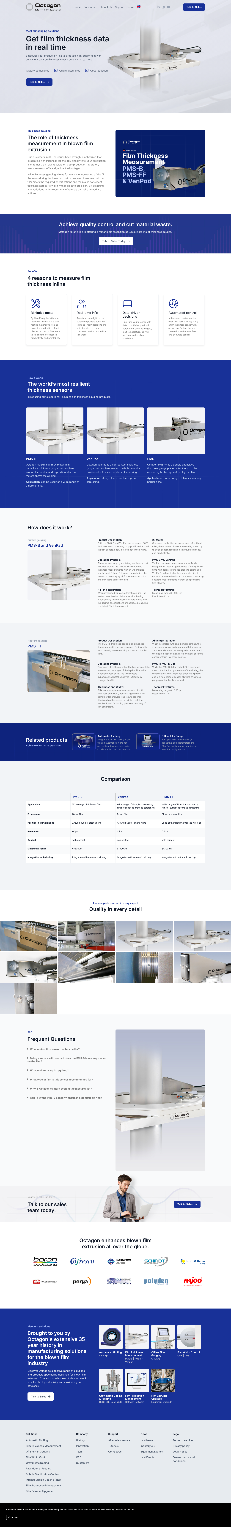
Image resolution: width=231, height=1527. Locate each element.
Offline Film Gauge (172, 736)
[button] (160, 163)
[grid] (115, 828)
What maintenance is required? (49, 1070)
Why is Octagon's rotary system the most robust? (61, 1088)
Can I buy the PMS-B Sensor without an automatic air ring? (66, 1097)
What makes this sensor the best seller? (55, 1049)
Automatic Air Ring (108, 736)
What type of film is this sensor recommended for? (61, 1079)
